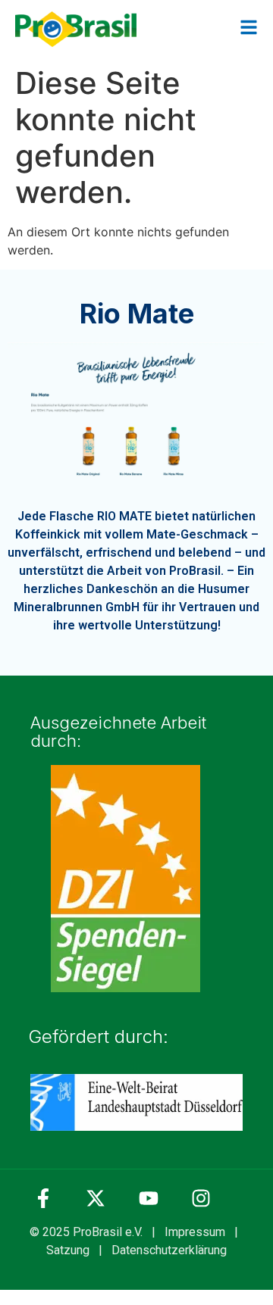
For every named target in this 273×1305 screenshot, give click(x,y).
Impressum (195, 1232)
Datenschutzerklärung (169, 1250)
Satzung (67, 1250)
